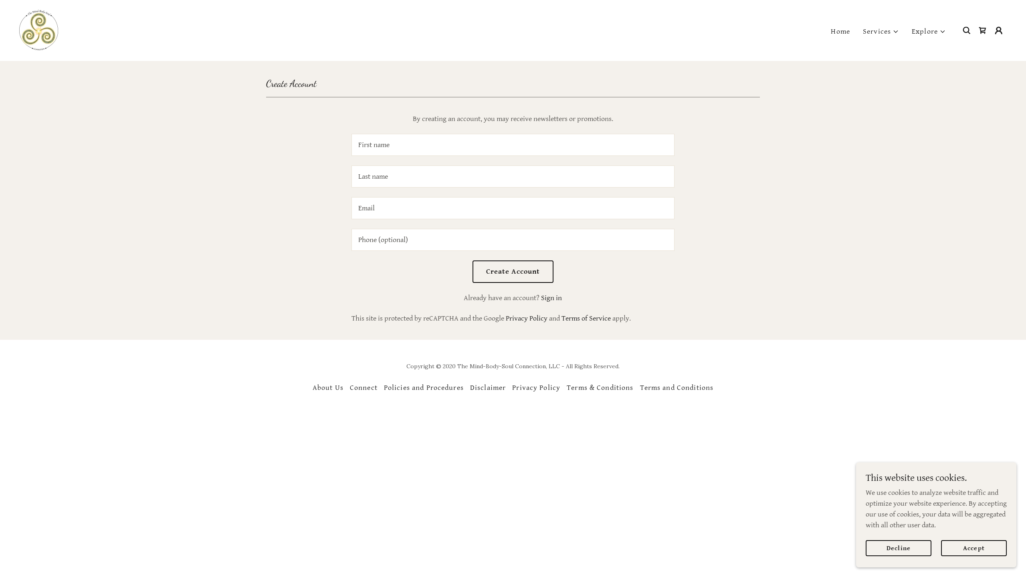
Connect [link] (364, 387)
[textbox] (512, 145)
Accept (973, 548)
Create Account (513, 271)
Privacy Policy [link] (526, 318)
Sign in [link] (551, 298)
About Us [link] (328, 387)
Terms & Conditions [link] (600, 387)
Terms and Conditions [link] (677, 387)
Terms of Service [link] (586, 318)
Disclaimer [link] (488, 387)
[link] (38, 30)
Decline (898, 548)
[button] (881, 31)
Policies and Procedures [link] (424, 387)
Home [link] (840, 31)
